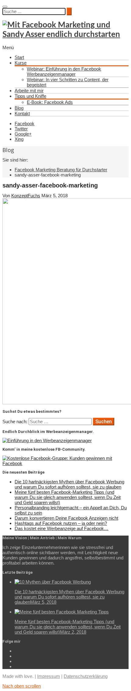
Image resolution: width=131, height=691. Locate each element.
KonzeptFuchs (25, 195)
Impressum (48, 676)
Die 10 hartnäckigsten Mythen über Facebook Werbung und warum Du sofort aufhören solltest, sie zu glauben (69, 484)
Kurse (21, 62)
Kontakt (22, 113)
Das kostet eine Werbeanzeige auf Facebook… (61, 528)
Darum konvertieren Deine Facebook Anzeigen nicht (66, 518)
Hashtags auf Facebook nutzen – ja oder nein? (61, 523)
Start (19, 57)
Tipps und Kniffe (30, 96)
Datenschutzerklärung (86, 676)
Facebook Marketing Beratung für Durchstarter (61, 169)
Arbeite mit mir (29, 90)
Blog (19, 108)
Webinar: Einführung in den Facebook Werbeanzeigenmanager (64, 71)
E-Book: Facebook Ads (50, 102)
